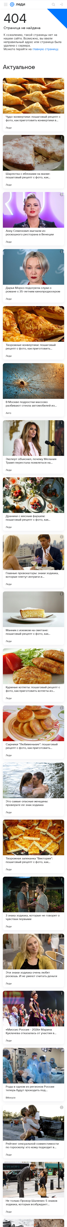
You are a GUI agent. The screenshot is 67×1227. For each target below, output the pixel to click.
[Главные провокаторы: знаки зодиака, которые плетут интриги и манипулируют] (33, 561)
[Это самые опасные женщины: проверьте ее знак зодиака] (33, 789)
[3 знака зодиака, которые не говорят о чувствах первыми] (33, 903)
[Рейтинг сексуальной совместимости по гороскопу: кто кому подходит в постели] (33, 1131)
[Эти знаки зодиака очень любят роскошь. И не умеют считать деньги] (33, 960)
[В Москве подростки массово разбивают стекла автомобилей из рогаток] (33, 390)
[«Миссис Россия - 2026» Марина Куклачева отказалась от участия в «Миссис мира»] (33, 1017)
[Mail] (12, 4)
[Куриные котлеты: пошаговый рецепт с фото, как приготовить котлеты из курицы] (33, 675)
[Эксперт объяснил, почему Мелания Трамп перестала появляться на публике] (33, 447)
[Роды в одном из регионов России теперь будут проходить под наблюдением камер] (33, 1074)
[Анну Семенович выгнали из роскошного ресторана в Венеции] (33, 219)
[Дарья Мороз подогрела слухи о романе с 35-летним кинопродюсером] (33, 276)
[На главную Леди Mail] (19, 4)
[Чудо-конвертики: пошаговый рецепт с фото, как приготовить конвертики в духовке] (33, 104)
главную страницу (45, 49)
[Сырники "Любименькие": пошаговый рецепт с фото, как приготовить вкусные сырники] (33, 732)
